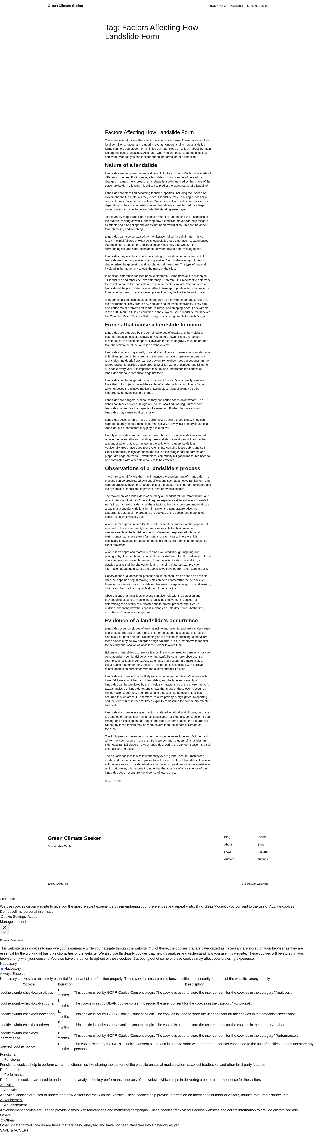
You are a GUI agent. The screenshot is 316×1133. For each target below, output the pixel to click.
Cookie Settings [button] (13, 917)
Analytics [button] (7, 1085)
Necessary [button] (8, 963)
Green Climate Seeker (65, 6)
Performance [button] (10, 1070)
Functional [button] (8, 1054)
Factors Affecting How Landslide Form (149, 132)
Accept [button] (32, 917)
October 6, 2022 (113, 781)
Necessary (12, 968)
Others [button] (5, 1115)
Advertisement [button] (11, 1100)
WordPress (262, 883)
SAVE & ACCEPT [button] (14, 1130)
